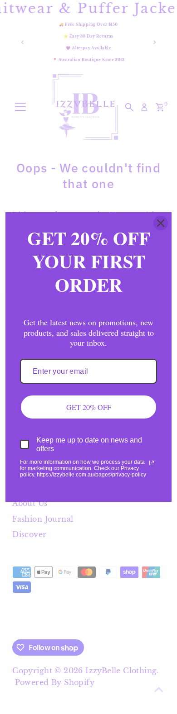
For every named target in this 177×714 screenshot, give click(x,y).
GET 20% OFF (88, 407)
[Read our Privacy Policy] (151, 462)
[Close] (161, 223)
